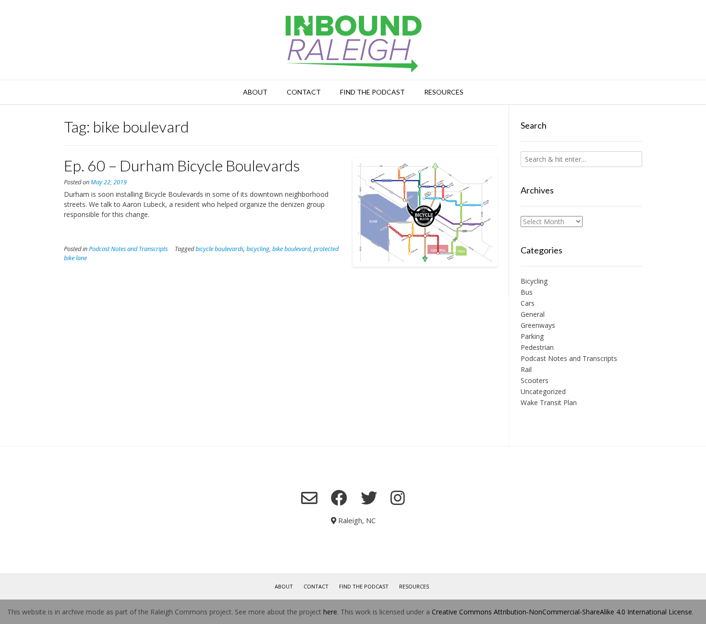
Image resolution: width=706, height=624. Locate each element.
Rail (526, 369)
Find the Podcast (372, 92)
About (255, 92)
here (330, 611)
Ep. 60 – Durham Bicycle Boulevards (182, 165)
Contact (304, 92)
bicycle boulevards (219, 249)
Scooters (534, 380)
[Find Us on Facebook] (339, 498)
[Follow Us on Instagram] (397, 498)
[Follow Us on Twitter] (369, 498)
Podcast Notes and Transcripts (128, 249)
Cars (528, 303)
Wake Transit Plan (549, 402)
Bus (527, 292)
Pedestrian (537, 347)
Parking (532, 336)
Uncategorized (543, 391)
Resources (443, 92)
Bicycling (534, 281)
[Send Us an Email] (309, 498)
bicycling (257, 249)
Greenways (538, 325)
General (533, 314)
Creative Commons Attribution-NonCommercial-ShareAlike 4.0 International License (562, 611)
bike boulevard (291, 249)
